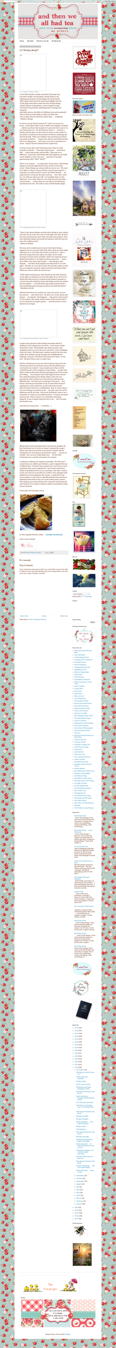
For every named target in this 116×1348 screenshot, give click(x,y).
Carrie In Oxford (80, 721)
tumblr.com (25, 91)
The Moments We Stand (83, 798)
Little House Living (81, 747)
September (80, 1181)
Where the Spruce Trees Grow (83, 683)
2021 (76, 1042)
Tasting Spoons (80, 793)
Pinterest (37, 91)
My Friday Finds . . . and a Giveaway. (83, 831)
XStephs (77, 805)
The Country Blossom (82, 757)
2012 (76, 1067)
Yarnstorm (78, 749)
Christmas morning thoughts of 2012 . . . (84, 1088)
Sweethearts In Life (81, 762)
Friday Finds (78, 892)
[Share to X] (49, 552)
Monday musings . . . (83, 1137)
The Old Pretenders (81, 706)
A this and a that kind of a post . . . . (83, 862)
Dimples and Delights (82, 773)
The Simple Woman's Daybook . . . (82, 878)
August (79, 1184)
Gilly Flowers (79, 677)
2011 (76, 1207)
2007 (77, 1219)
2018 (76, 1050)
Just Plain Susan (80, 662)
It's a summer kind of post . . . (84, 907)
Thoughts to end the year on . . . (85, 1073)
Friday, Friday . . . (82, 1081)
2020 (77, 1045)
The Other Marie (80, 800)
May (78, 1192)
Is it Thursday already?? (84, 1102)
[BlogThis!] (48, 552)
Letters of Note (79, 759)
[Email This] (46, 552)
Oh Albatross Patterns (82, 679)
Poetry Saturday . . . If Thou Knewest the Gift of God (85, 1145)
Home (22, 41)
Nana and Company (81, 725)
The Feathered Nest (81, 701)
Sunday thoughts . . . (83, 1119)
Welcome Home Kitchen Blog (83, 651)
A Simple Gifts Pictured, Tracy (83, 765)
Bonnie (31, 91)
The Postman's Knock (82, 730)
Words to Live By (42, 41)
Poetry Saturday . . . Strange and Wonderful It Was (85, 1098)
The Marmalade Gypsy (82, 718)
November (80, 1175)
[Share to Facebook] (51, 552)
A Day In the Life (80, 739)
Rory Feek (78, 691)
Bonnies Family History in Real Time (84, 736)
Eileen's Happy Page (81, 672)
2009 (77, 1213)
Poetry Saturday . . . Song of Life (85, 1171)
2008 (77, 1216)
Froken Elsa (78, 688)
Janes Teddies (79, 686)
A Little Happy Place (81, 657)
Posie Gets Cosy (80, 790)
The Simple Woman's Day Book (85, 1092)
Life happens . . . (82, 1129)
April (78, 1195)
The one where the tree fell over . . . (84, 1157)
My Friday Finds (80, 816)
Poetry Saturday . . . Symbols (83, 1077)
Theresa (77, 733)
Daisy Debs (78, 674)
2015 (76, 1059)
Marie (41, 338)
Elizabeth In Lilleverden (83, 778)
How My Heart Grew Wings (84, 781)
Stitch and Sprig (80, 665)
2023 (76, 1036)
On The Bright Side (81, 786)
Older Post (64, 616)
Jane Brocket (79, 752)
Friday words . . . (82, 1126)
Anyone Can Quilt (80, 713)
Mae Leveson (79, 696)
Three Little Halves (81, 711)
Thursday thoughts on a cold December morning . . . (85, 1152)
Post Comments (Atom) (37, 619)
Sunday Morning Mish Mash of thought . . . (84, 1140)
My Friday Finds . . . (81, 921)
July (77, 1187)
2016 (76, 1056)
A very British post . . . (82, 846)
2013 (76, 1064)
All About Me (56, 41)
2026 (77, 1028)
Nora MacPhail (79, 655)
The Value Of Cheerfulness (84, 803)
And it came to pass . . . (84, 1084)
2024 (77, 1033)
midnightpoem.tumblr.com (29, 227)
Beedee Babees (79, 768)
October (79, 1178)
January (79, 1204)
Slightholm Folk (80, 670)
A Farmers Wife (80, 742)
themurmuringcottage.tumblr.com (30, 338)
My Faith (30, 41)
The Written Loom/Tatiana (84, 808)
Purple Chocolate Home (83, 703)
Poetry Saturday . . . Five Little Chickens (84, 1122)
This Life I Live (79, 754)
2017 (76, 1053)
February (79, 1201)
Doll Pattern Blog (80, 776)
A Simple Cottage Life (82, 744)
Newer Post (24, 616)
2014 (76, 1062)
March (79, 1198)
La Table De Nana (80, 783)
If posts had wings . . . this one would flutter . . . (85, 1166)
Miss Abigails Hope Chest (83, 716)
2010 (76, 1210)
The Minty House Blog (82, 795)
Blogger (68, 1334)
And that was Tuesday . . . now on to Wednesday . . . (85, 1107)
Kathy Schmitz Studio (82, 708)
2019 (76, 1047)
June (78, 1190)
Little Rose (78, 693)
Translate (88, 596)
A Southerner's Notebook (83, 660)
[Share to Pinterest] (53, 552)
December (80, 1070)
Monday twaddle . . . (83, 1116)
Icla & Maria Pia (80, 698)
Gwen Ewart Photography (83, 728)
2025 (76, 1031)
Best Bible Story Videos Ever (84, 771)
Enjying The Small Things (83, 723)
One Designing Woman (82, 788)
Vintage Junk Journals (82, 667)
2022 (76, 1039)
